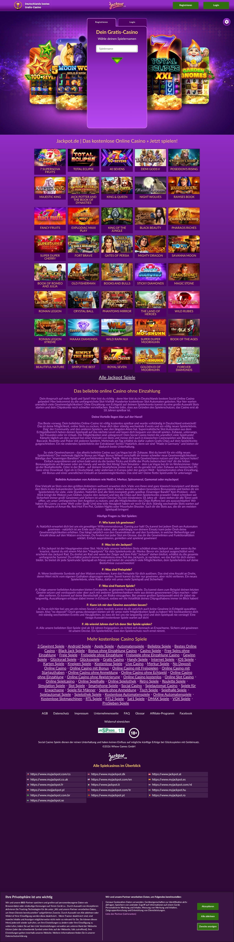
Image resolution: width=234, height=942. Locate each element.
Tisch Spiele (148, 690)
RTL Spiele (94, 699)
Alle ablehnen (208, 916)
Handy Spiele (137, 659)
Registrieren (185, 5)
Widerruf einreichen (117, 721)
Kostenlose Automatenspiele (127, 694)
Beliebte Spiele (159, 646)
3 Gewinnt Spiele (51, 646)
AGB (45, 713)
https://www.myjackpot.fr (46, 784)
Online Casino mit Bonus (89, 668)
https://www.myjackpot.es (169, 779)
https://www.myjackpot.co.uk (49, 779)
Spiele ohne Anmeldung (117, 690)
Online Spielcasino (60, 681)
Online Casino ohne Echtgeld (144, 672)
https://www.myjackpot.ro (169, 795)
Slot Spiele (77, 686)
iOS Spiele (186, 659)
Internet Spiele (162, 659)
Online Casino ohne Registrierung (93, 677)
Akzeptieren (208, 906)
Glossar (140, 713)
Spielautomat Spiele (55, 694)
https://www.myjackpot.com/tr (111, 790)
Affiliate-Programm (162, 713)
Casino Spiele (150, 651)
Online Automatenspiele (172, 694)
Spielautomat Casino (161, 686)
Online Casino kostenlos (142, 677)
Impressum (81, 713)
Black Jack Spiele (71, 651)
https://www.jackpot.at (166, 774)
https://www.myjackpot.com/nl (172, 784)
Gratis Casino (113, 659)
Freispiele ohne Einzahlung (102, 655)
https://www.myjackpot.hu (169, 790)
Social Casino (131, 686)
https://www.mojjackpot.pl (47, 790)
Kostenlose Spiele (108, 664)
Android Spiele (79, 646)
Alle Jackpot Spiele (117, 378)
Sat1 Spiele (136, 699)
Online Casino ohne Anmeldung (93, 672)
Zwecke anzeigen (208, 926)
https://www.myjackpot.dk (108, 774)
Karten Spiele (53, 664)
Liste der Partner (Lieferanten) (121, 914)
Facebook (186, 713)
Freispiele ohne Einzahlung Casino (153, 655)
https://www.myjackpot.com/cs (50, 774)
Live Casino (135, 664)
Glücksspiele (90, 659)
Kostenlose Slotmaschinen (61, 699)
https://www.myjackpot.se (47, 800)
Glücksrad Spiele (63, 659)
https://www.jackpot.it (105, 784)
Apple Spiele (104, 646)
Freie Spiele (68, 655)
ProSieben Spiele (115, 703)
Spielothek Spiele (87, 694)
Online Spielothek (122, 681)
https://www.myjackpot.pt (108, 795)
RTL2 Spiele (114, 699)
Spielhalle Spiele (174, 690)
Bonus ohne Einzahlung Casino (112, 651)
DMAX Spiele (158, 699)
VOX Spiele (181, 699)
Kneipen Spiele (79, 664)
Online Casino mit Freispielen (135, 668)
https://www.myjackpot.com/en (111, 779)
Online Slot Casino (179, 677)
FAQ (127, 713)
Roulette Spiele (174, 681)
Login (216, 5)
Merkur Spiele (158, 664)
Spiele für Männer (81, 690)
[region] (117, 917)
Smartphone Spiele (103, 686)
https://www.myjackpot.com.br (50, 795)
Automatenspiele (130, 646)
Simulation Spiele (51, 686)
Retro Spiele (149, 681)
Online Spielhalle (91, 681)
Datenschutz (61, 713)
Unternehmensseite (106, 713)
